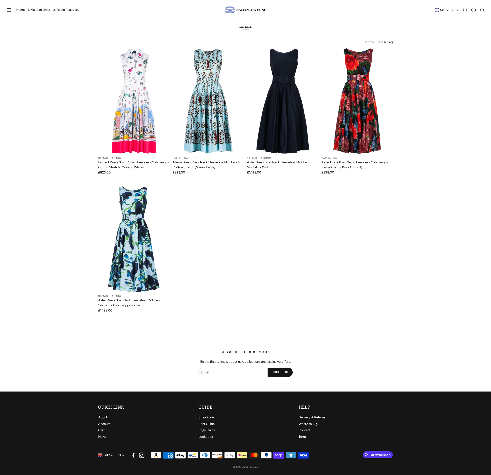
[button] (9, 10)
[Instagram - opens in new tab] (141, 455)
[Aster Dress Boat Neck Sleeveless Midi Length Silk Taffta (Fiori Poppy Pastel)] (134, 239)
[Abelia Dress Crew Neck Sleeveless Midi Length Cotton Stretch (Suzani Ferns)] (208, 101)
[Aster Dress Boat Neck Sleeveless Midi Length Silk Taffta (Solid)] (282, 101)
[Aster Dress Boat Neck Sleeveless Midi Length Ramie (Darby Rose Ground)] (357, 101)
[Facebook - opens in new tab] (133, 455)
